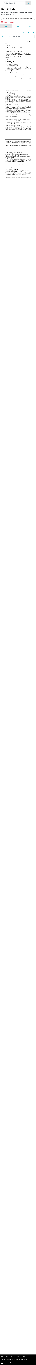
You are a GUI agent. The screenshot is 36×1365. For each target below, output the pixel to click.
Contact (23, 1356)
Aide (18, 1356)
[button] (2, 1359)
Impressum (13, 1356)
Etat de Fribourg (5, 1356)
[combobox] (18, 18)
